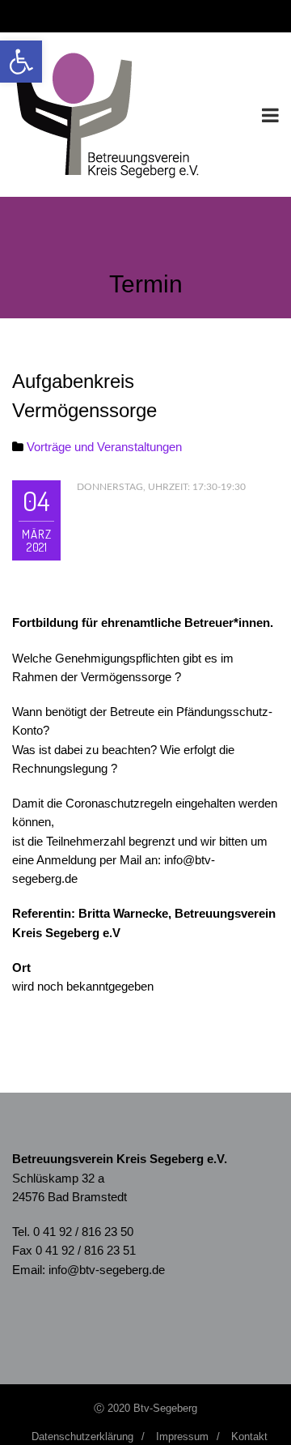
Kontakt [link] (249, 1436)
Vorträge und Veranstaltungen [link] (104, 447)
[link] (21, 61)
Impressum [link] (182, 1436)
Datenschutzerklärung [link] (82, 1436)
